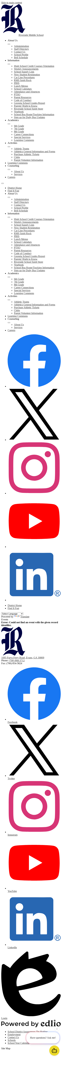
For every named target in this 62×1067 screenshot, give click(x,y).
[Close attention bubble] (56, 1029)
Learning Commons (24, 140)
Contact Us (19, 51)
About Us (19, 171)
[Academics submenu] (9, 123)
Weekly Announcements (26, 69)
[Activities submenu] (9, 146)
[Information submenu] (9, 64)
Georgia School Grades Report (29, 103)
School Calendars (23, 88)
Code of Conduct (22, 100)
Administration (21, 46)
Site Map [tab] (5, 1048)
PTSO (17, 94)
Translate (24, 616)
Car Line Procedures (24, 77)
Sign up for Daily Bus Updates (29, 117)
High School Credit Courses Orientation (34, 66)
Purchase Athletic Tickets (26, 154)
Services (18, 174)
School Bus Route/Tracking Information (34, 114)
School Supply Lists (24, 71)
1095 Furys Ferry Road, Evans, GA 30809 (22, 657)
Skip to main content (11, 2)
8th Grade (19, 131)
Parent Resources (22, 97)
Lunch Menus (21, 86)
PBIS (16, 83)
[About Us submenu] (9, 44)
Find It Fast (13, 190)
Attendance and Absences (27, 91)
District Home (15, 188)
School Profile (21, 54)
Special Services (22, 137)
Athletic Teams (21, 148)
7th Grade (19, 128)
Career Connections (24, 134)
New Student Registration (27, 74)
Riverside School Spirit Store (28, 108)
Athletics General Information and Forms (34, 151)
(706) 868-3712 (17, 660)
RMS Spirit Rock (22, 80)
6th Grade (19, 126)
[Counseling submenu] (9, 169)
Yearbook (19, 111)
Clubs (17, 157)
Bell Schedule (21, 57)
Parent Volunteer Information (28, 160)
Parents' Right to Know (26, 106)
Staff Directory (21, 49)
